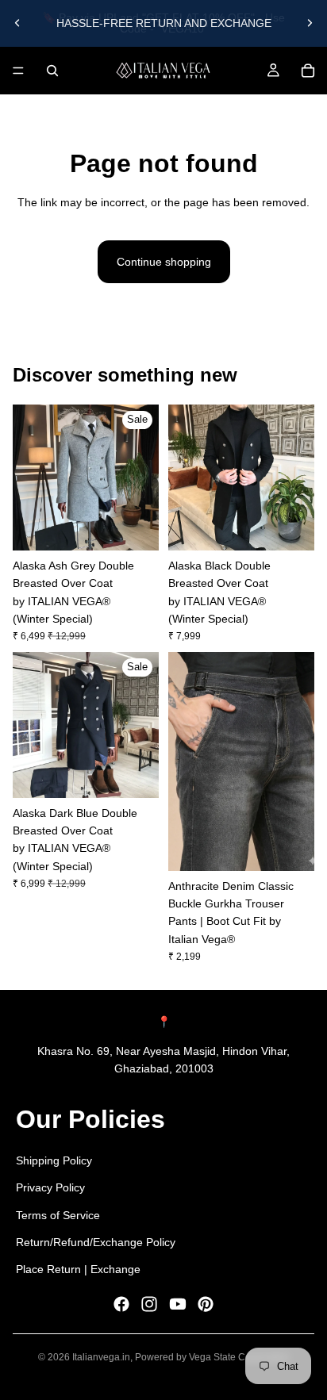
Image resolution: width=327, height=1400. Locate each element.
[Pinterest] (205, 1304)
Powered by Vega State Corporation (212, 1357)
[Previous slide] (17, 23)
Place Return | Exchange (78, 1269)
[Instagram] (149, 1304)
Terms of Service (58, 1214)
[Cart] (307, 70)
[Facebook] (121, 1304)
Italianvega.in (101, 1357)
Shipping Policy (54, 1160)
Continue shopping (164, 261)
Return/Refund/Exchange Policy (95, 1242)
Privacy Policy (50, 1187)
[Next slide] (309, 23)
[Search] (52, 70)
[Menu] (18, 70)
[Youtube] (177, 1304)
